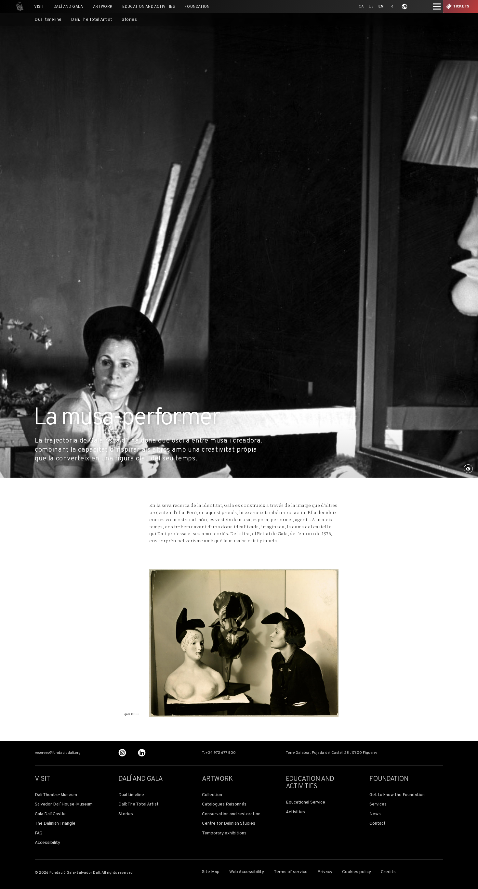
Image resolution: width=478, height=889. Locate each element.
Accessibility (47, 842)
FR (391, 6)
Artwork (103, 6)
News (375, 814)
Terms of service (291, 872)
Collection (212, 795)
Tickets (461, 6)
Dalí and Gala (68, 6)
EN (381, 6)
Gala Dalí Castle (50, 814)
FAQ (39, 833)
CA (361, 6)
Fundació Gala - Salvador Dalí (18, 6)
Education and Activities (148, 6)
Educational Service (305, 802)
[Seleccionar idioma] (404, 6)
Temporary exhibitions (224, 833)
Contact (377, 823)
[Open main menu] (437, 6)
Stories (129, 20)
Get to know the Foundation (397, 795)
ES (371, 6)
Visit (39, 6)
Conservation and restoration (231, 814)
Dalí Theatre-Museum (56, 795)
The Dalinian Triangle (55, 823)
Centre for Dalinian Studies (228, 823)
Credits (388, 872)
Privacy (324, 872)
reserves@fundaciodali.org (58, 753)
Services (378, 804)
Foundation (197, 6)
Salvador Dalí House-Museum (64, 804)
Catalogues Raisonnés (224, 804)
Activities (295, 812)
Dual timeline (48, 20)
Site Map (210, 872)
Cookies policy (356, 872)
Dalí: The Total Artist (91, 20)
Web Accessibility (246, 872)
